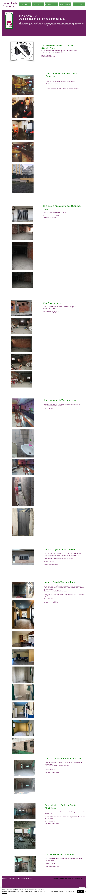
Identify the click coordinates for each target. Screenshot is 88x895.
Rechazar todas (70, 891)
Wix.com (30, 878)
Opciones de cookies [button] (57, 891)
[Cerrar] (86, 891)
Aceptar (80, 891)
